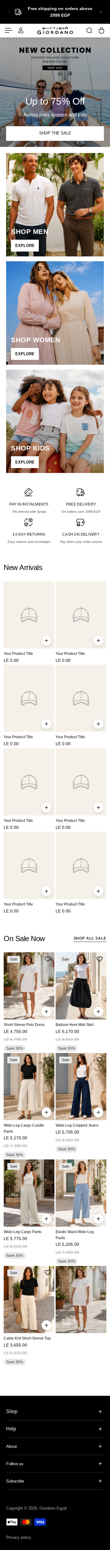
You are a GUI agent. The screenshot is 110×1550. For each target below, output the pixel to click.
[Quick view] (46, 640)
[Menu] (8, 30)
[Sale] (81, 1299)
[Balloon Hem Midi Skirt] (81, 986)
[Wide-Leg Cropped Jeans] (81, 1086)
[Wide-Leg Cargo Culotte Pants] (29, 1086)
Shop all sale (90, 938)
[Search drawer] (89, 30)
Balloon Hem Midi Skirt (75, 1025)
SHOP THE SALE (55, 133)
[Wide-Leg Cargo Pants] (29, 1193)
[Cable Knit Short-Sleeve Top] (29, 1299)
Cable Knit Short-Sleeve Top (27, 1338)
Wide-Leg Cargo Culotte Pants (24, 1128)
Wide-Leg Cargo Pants (23, 1232)
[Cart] (101, 30)
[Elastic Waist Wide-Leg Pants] (81, 1193)
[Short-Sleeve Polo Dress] (29, 986)
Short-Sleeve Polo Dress (24, 1025)
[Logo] (55, 30)
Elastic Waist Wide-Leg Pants (75, 1235)
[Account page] (21, 30)
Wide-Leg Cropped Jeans (77, 1125)
